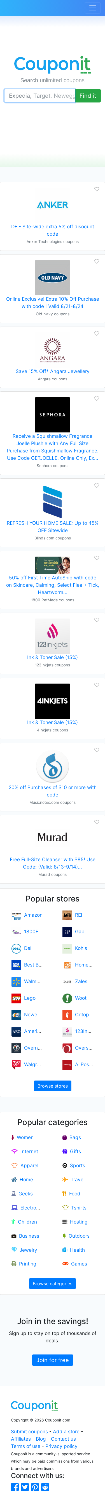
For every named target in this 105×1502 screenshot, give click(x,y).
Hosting (77, 1222)
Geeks (24, 1194)
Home (25, 1179)
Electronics (31, 1208)
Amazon (32, 915)
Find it (88, 95)
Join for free (52, 1360)
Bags (74, 1137)
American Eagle (40, 1031)
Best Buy (32, 965)
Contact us (63, 1439)
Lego (28, 998)
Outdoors (78, 1236)
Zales (79, 981)
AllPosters (85, 1064)
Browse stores (53, 1086)
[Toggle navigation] (93, 8)
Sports (76, 1165)
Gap (78, 931)
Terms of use (25, 1446)
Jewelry (27, 1250)
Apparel (28, 1165)
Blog (41, 1439)
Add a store (66, 1431)
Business (27, 1236)
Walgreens (34, 1064)
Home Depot (88, 965)
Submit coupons (29, 1431)
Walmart (32, 981)
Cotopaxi (83, 1014)
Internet (28, 1151)
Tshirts (77, 1208)
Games (77, 1264)
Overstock (85, 1048)
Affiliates (21, 1439)
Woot (79, 998)
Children (26, 1222)
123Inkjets (85, 1031)
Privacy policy (61, 1446)
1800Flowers (37, 931)
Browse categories (52, 1283)
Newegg (32, 1014)
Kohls (79, 948)
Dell (26, 948)
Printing (26, 1264)
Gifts (74, 1151)
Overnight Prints (41, 1048)
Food (73, 1194)
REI (77, 915)
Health (76, 1250)
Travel (76, 1179)
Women (24, 1137)
